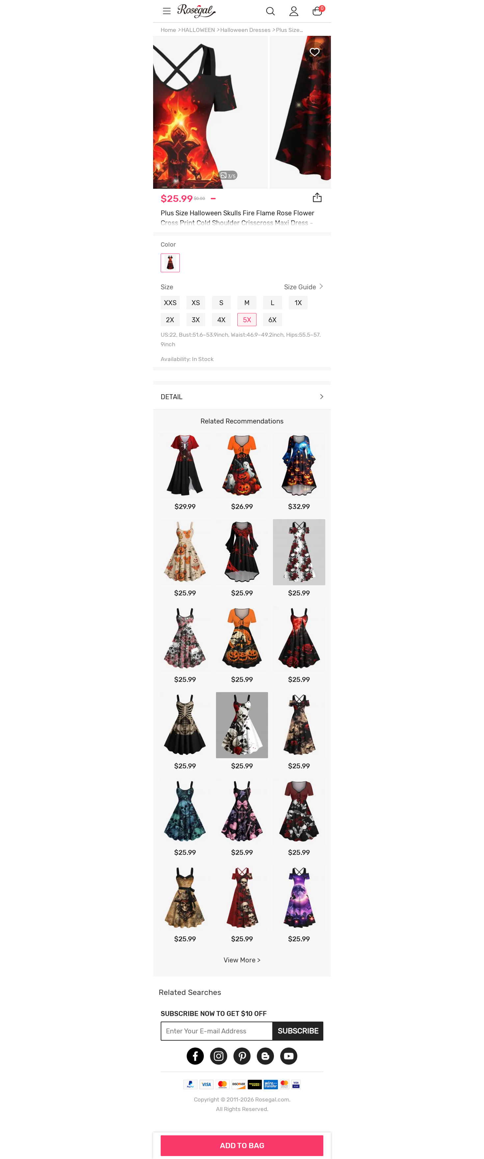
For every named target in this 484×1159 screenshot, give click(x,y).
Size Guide (300, 287)
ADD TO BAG (242, 1145)
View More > (242, 960)
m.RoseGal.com (202, 11)
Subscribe (298, 1030)
